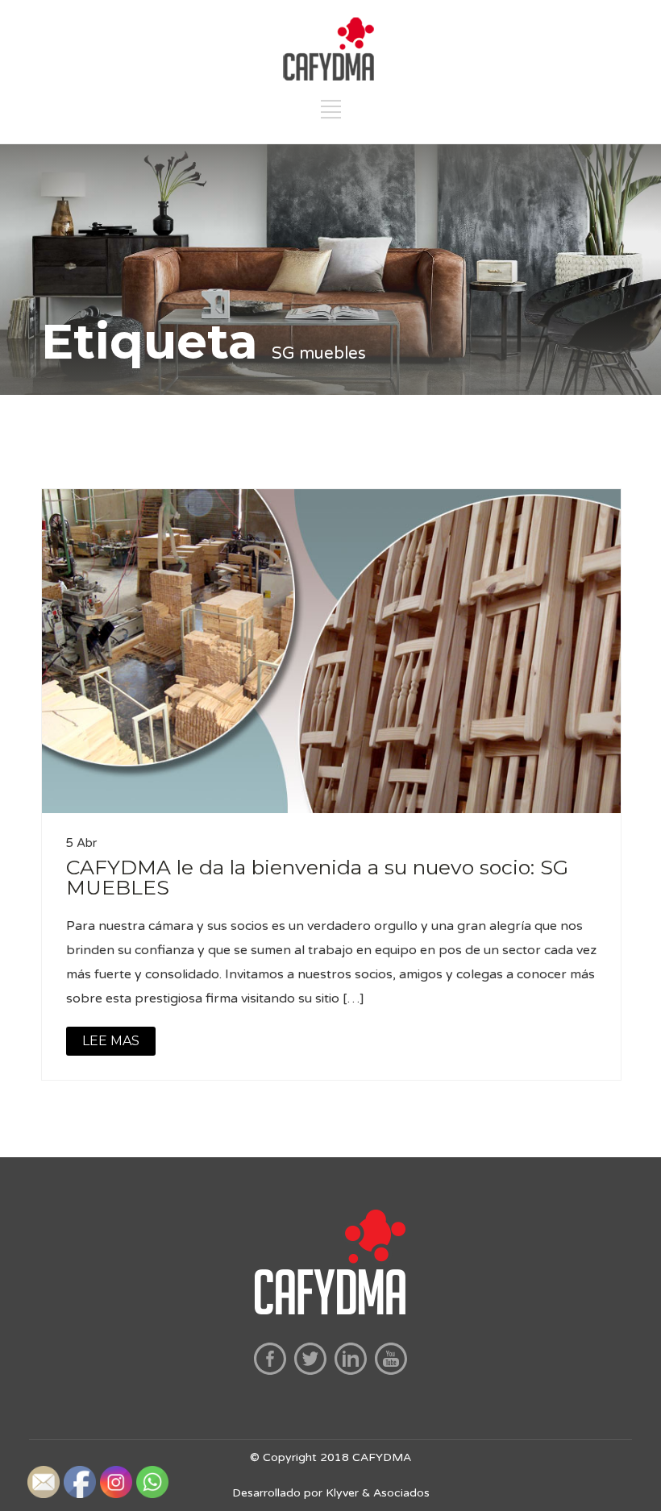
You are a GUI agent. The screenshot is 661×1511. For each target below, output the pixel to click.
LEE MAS (110, 1040)
